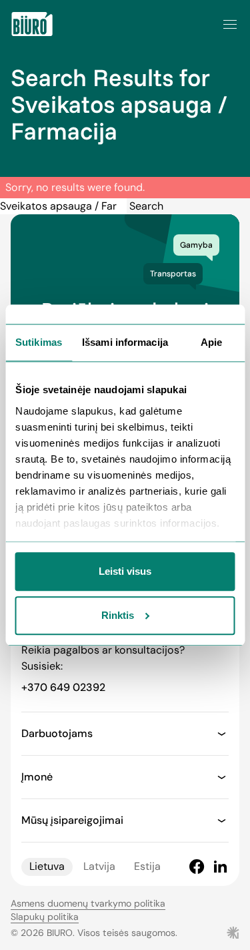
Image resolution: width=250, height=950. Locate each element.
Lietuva (47, 866)
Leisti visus (125, 571)
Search (146, 206)
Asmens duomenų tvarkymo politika (88, 903)
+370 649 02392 (63, 687)
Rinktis (117, 615)
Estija (147, 866)
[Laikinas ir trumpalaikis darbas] (32, 24)
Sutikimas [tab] (38, 342)
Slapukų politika (45, 917)
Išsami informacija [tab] (125, 342)
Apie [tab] (211, 342)
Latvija (99, 866)
